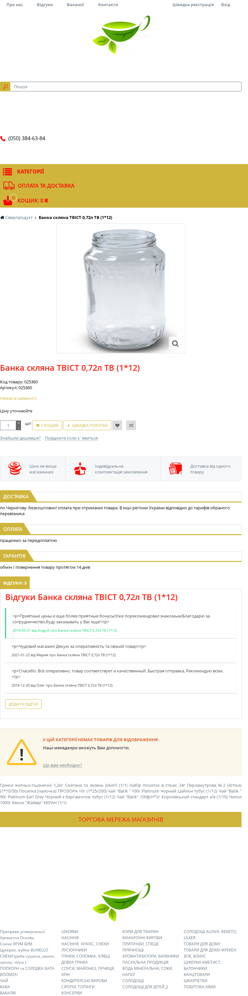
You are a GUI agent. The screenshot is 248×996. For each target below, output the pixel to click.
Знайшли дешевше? (20, 438)
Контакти (108, 4)
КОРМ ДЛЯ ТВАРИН (140, 931)
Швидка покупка (90, 425)
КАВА (5, 987)
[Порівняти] (131, 425)
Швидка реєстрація (193, 4)
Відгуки (45, 4)
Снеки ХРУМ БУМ (16, 944)
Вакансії (75, 4)
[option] (121, 288)
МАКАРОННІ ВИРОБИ (142, 937)
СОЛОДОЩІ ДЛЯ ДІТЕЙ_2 (145, 987)
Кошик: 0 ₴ (32, 200)
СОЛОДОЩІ (133, 980)
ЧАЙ (4, 980)
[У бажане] (117, 425)
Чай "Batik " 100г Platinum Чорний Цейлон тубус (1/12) (162, 791)
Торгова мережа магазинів (120, 819)
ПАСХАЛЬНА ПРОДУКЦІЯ (145, 962)
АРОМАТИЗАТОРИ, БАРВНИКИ (150, 956)
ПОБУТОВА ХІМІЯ (200, 987)
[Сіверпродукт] (121, 35)
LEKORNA (69, 931)
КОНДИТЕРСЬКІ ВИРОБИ (84, 980)
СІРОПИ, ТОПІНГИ (78, 987)
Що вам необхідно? (62, 765)
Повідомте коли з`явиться (71, 438)
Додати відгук (23, 704)
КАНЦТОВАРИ (197, 974)
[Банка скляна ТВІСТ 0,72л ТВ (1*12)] (175, 343)
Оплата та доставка (46, 186)
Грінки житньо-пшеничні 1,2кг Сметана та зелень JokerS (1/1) (64, 785)
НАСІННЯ (70, 937)
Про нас (14, 4)
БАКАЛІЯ (8, 993)
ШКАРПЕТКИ (195, 980)
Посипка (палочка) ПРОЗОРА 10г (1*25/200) (63, 791)
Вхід (225, 4)
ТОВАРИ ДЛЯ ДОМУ (202, 944)
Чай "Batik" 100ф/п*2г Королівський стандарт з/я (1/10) (172, 797)
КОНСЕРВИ (71, 993)
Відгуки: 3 (14, 583)
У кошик (49, 425)
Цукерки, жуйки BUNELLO (24, 950)
